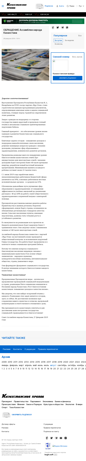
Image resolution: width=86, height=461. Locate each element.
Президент (7, 401)
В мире (79, 404)
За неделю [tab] (69, 40)
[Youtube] (61, 438)
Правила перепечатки (48, 349)
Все (80, 35)
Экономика (48, 401)
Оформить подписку (67, 78)
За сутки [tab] (58, 40)
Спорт (5, 407)
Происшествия (9, 404)
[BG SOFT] (55, 454)
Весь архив (77, 57)
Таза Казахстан (16, 407)
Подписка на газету (51, 431)
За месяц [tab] (58, 44)
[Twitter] (57, 27)
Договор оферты (8, 424)
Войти (61, 6)
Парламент (35, 401)
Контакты (17, 349)
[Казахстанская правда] (17, 6)
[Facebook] (53, 27)
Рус (80, 6)
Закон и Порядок (34, 404)
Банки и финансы (63, 401)
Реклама (6, 349)
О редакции (30, 349)
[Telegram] (62, 27)
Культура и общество (54, 404)
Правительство (21, 401)
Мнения (20, 404)
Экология (69, 404)
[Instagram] (65, 438)
